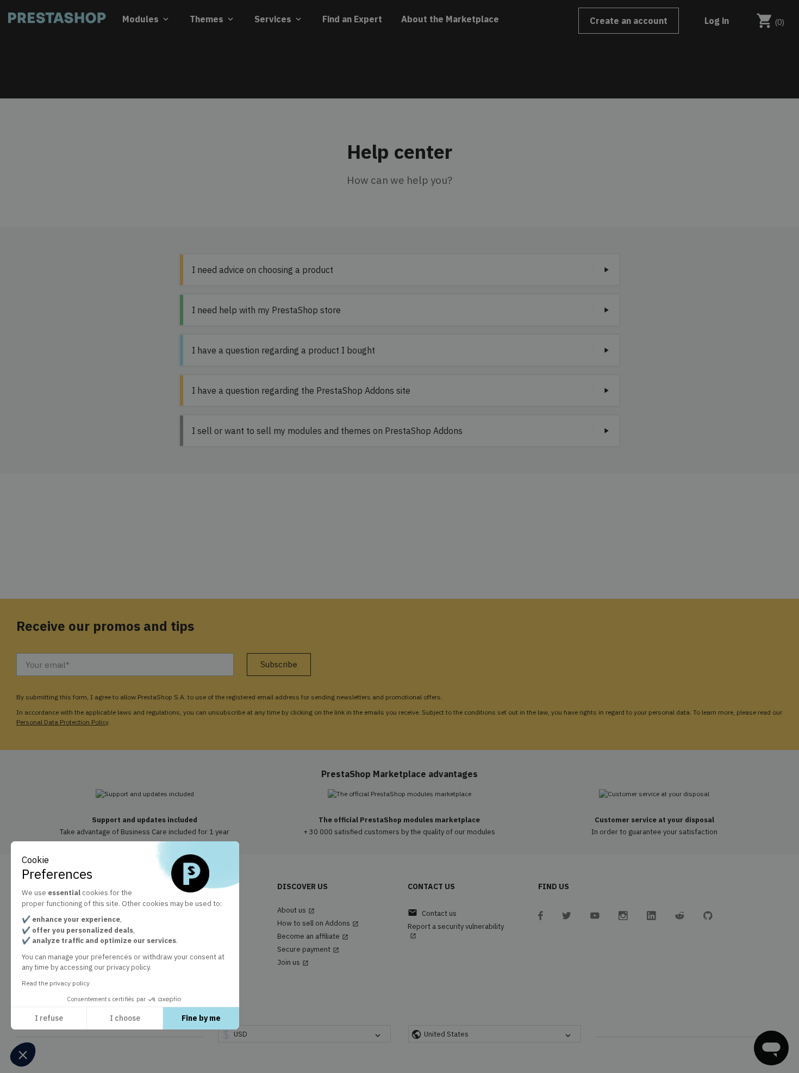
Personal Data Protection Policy (62, 722)
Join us (293, 962)
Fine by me (201, 1018)
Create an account (628, 20)
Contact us (432, 913)
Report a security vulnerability (456, 930)
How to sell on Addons (318, 923)
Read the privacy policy (56, 983)
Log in (716, 20)
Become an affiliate (312, 936)
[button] (23, 1054)
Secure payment (308, 949)
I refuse (49, 1018)
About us (296, 910)
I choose (125, 1018)
